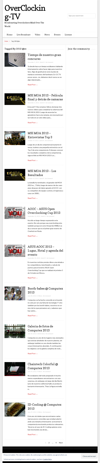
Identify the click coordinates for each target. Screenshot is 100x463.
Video (37, 34)
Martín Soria (41, 334)
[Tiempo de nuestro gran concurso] (15, 60)
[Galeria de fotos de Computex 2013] (15, 331)
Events (57, 34)
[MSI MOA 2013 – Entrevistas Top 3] (15, 138)
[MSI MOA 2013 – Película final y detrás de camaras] (15, 99)
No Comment (49, 62)
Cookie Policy (47, 459)
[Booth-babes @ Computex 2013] (15, 293)
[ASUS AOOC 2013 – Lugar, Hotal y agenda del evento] (15, 251)
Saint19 (42, 62)
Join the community (79, 48)
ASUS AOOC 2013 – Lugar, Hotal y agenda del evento (45, 250)
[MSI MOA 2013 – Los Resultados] (15, 175)
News (47, 34)
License (68, 34)
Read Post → (33, 85)
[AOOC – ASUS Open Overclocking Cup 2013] (15, 213)
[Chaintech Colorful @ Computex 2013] (15, 369)
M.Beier (39, 296)
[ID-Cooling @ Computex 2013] (15, 410)
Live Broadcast (23, 34)
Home (9, 34)
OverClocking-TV (25, 12)
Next (61, 443)
